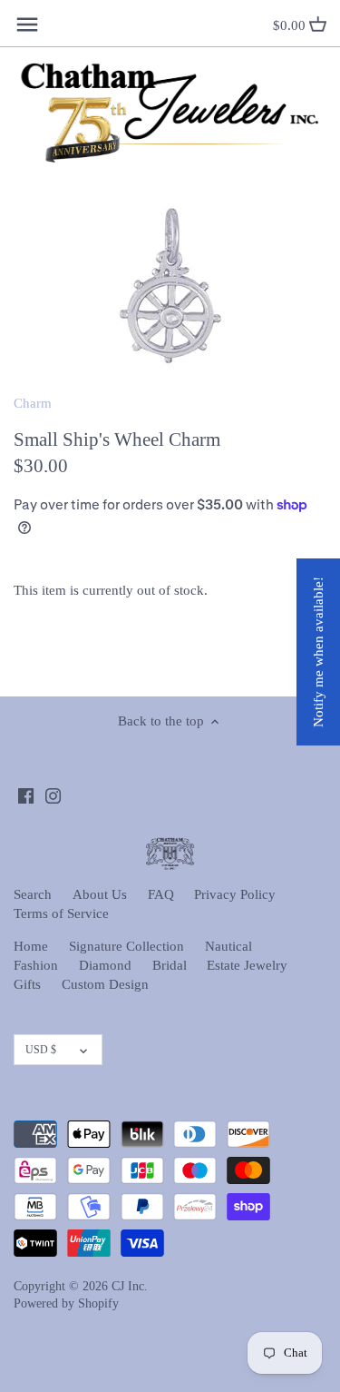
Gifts (27, 984)
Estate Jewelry (247, 965)
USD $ (40, 1049)
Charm (33, 403)
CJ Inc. (130, 1286)
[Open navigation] (27, 24)
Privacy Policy (235, 894)
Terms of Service (61, 913)
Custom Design (105, 984)
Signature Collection (126, 946)
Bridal (169, 965)
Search (33, 894)
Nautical (228, 946)
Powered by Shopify (66, 1303)
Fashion (36, 965)
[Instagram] (53, 795)
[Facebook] (26, 795)
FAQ (161, 894)
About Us (100, 894)
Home (31, 946)
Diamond (105, 965)
